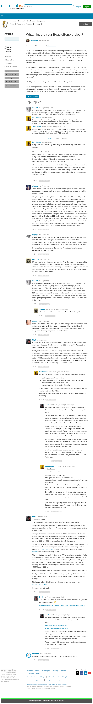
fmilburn (35, 259)
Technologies (45, 671)
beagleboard (12, 78)
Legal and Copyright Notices (35, 680)
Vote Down (37, 181)
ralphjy (35, 235)
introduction (12, 81)
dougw (35, 321)
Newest (64, 138)
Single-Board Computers (36, 21)
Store (38, 674)
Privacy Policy (65, 677)
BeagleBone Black (10, 86)
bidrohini (36, 653)
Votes (57, 138)
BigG (60, 127)
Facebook (81, 673)
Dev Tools (21, 21)
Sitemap (48, 680)
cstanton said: (39, 519)
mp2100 (35, 108)
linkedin (85, 673)
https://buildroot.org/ (39, 584)
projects (11, 71)
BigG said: (51, 469)
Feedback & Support (39, 677)
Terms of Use (56, 677)
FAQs (49, 677)
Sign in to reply (33, 96)
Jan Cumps (36, 117)
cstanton (34, 40)
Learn (37, 671)
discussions (51, 46)
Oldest (50, 138)
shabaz (35, 186)
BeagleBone (12, 74)
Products (13, 21)
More (38, 24)
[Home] (12, 6)
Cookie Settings (56, 680)
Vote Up (33, 181)
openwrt (35, 551)
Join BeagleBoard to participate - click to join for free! (46, 700)
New (86, 24)
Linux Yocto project (46, 549)
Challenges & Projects (59, 671)
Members (30, 671)
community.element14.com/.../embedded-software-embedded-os (62, 606)
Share (12, 39)
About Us (29, 677)
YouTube (89, 673)
